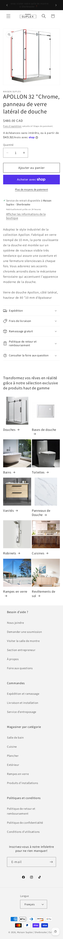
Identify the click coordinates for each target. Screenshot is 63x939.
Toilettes (38, 472)
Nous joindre (15, 623)
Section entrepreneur (21, 650)
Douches (9, 429)
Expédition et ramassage (23, 694)
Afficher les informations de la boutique (26, 216)
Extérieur (13, 765)
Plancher (13, 756)
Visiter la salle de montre (23, 641)
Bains (7, 472)
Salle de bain (15, 737)
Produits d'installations (22, 783)
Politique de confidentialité (25, 823)
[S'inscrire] (51, 862)
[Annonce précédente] (7, 5)
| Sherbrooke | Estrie (44, 932)
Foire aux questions (20, 668)
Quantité (8, 144)
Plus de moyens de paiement (31, 189)
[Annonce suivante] (56, 5)
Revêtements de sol (43, 593)
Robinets (9, 553)
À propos (13, 659)
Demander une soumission (24, 632)
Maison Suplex (25, 932)
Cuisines (38, 553)
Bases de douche (44, 429)
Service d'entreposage (21, 712)
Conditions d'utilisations (23, 832)
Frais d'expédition (12, 126)
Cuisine (12, 747)
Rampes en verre (15, 591)
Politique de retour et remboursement (21, 811)
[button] (8, 16)
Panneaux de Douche (41, 512)
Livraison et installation (22, 703)
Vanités (8, 510)
